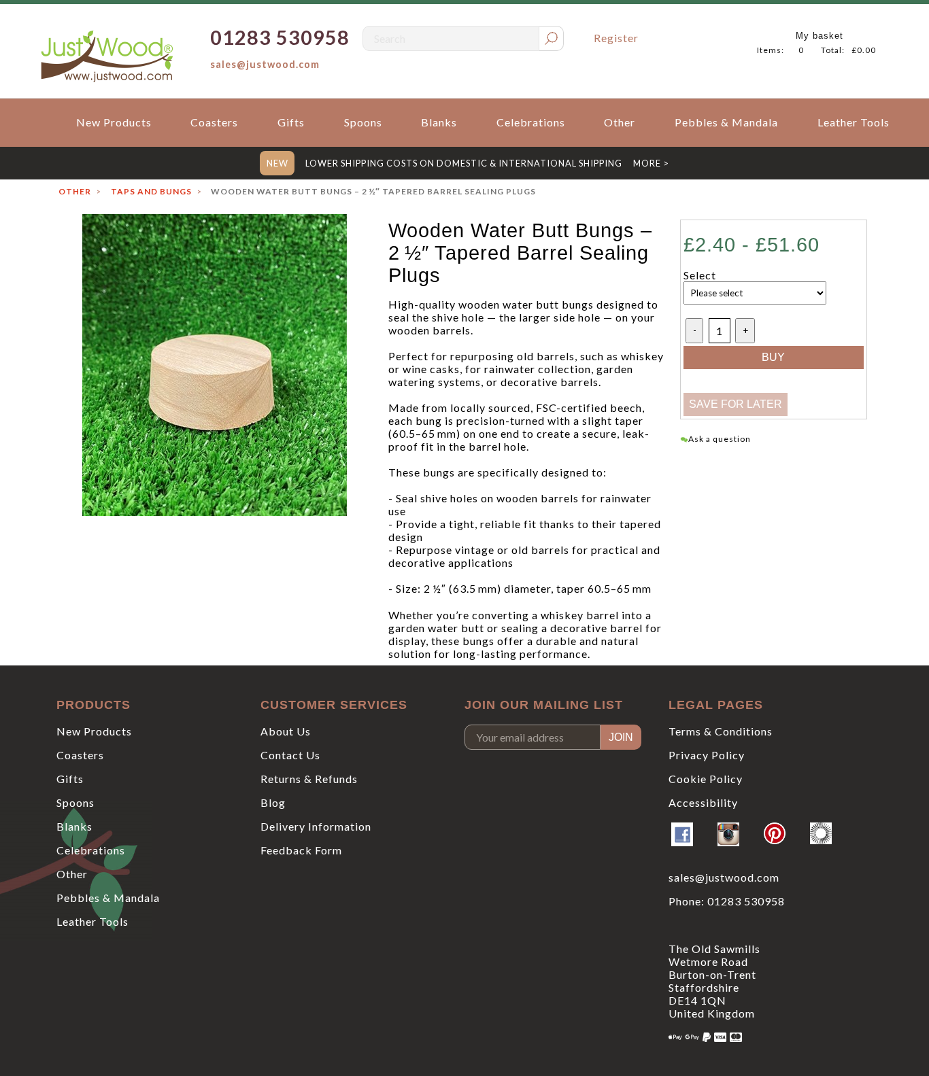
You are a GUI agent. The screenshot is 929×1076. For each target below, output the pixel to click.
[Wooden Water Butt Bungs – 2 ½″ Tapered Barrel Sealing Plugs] (214, 365)
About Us (285, 731)
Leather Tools (853, 122)
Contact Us (290, 754)
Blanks (439, 122)
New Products (114, 122)
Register (616, 37)
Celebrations (530, 122)
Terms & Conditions (721, 731)
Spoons (363, 122)
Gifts (291, 122)
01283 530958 (746, 901)
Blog (273, 802)
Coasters (214, 122)
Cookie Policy (706, 778)
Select (699, 274)
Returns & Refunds (309, 778)
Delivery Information (315, 826)
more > (651, 163)
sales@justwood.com (265, 64)
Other (619, 122)
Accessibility (703, 802)
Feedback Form (301, 850)
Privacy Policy (707, 754)
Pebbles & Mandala (726, 122)
